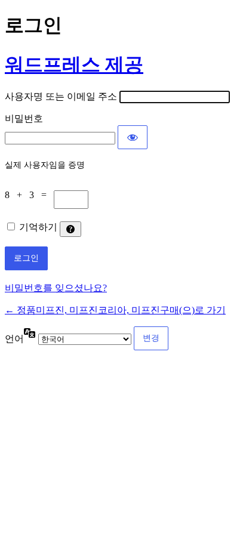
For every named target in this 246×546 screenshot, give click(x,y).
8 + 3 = (29, 195)
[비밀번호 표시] (132, 137)
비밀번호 (24, 118)
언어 (14, 339)
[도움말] (70, 229)
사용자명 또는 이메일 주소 (61, 96)
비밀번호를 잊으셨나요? (56, 288)
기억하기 (38, 227)
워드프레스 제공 (74, 64)
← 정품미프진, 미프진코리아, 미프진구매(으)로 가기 (115, 310)
